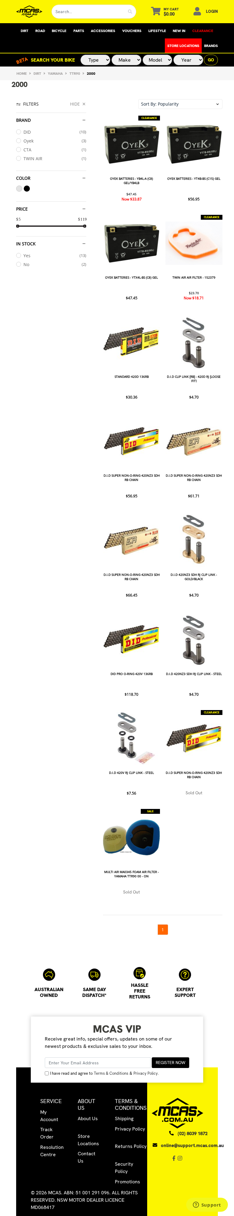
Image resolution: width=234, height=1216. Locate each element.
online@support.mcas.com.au (192, 1145)
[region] (51, 517)
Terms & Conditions (111, 1073)
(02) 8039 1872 (192, 1134)
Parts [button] (78, 30)
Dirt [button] (24, 30)
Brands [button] (211, 45)
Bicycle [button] (59, 30)
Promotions (127, 1181)
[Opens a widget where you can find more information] (207, 1205)
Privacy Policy (145, 1073)
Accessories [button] (103, 30)
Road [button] (40, 30)
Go (211, 60)
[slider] (17, 226)
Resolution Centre (52, 1151)
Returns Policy (131, 1146)
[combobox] (88, 12)
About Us (88, 1118)
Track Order (47, 1133)
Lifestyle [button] (157, 30)
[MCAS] (29, 11)
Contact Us (86, 1157)
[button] (180, 104)
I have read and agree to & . (104, 1073)
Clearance (202, 30)
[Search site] (130, 12)
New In (179, 30)
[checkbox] (51, 132)
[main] (162, 525)
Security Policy (124, 1168)
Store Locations (183, 45)
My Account (49, 1116)
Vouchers (131, 30)
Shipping (124, 1118)
